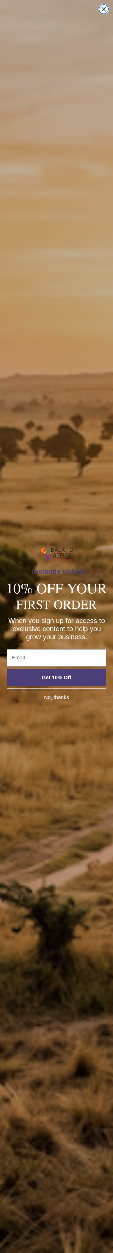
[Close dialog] (103, 9)
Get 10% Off (56, 677)
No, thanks (56, 697)
